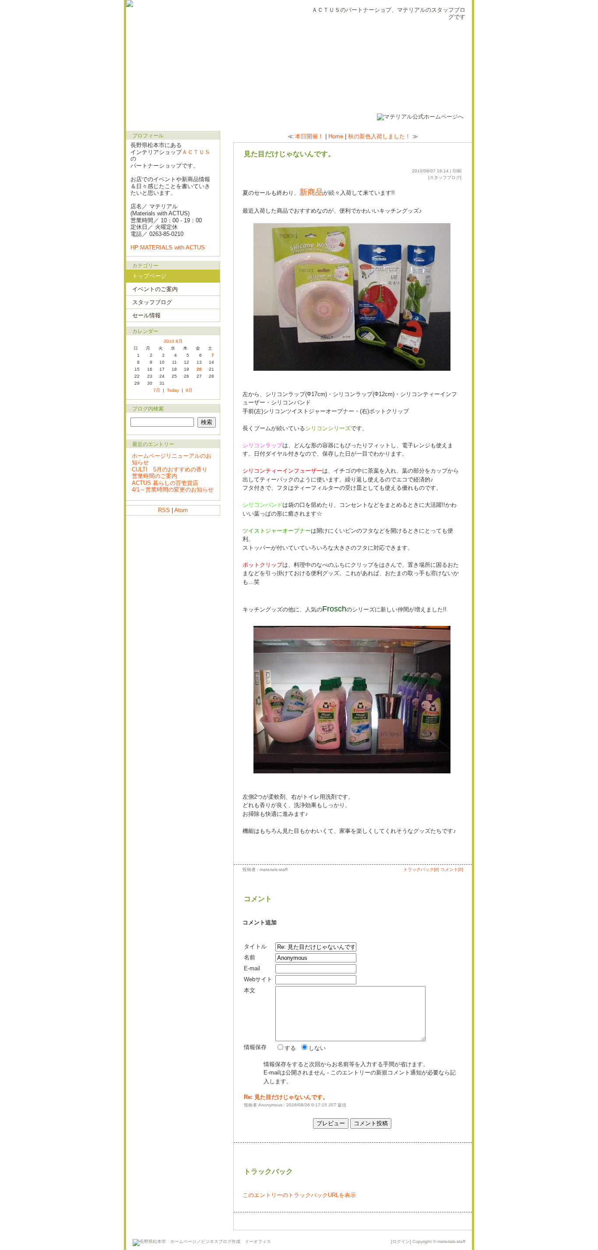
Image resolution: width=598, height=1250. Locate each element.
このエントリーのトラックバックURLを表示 (299, 1195)
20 (199, 369)
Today (173, 390)
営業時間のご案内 (154, 476)
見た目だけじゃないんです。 (289, 154)
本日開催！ (309, 136)
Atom (181, 510)
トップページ (149, 276)
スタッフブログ (444, 177)
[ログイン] (401, 1241)
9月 (189, 390)
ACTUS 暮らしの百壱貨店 (165, 483)
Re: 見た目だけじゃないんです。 (286, 1097)
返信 (342, 1105)
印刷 (457, 171)
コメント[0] (451, 869)
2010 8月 (173, 341)
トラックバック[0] (421, 869)
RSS (164, 510)
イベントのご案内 (155, 289)
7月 (156, 390)
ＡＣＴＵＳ (196, 152)
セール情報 (146, 315)
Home (335, 136)
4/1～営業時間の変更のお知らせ (173, 489)
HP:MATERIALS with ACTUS (167, 247)
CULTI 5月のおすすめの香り (170, 469)
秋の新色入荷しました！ (379, 136)
